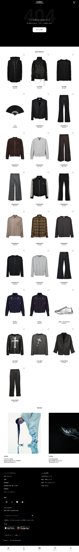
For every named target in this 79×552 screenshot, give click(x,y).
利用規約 (6, 489)
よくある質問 (44, 473)
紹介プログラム (8, 476)
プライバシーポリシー (9, 492)
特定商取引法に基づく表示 (11, 485)
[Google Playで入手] (23, 528)
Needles (15, 321)
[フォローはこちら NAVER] (22, 502)
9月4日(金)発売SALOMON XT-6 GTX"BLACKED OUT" (55, 460)
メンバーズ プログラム (10, 473)
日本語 (16, 535)
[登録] (32, 515)
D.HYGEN (15, 86)
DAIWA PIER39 (64, 361)
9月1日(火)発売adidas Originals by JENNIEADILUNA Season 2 (12, 460)
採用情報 (6, 482)
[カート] (74, 2)
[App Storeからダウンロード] (9, 528)
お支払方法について (46, 476)
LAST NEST (15, 361)
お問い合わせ (44, 485)
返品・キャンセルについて (48, 482)
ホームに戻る (39, 29)
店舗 (5, 479)
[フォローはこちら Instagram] (6, 502)
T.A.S (15, 125)
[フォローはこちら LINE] (17, 502)
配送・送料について (46, 479)
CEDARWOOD (39, 125)
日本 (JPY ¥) (8, 535)
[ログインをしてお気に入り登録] (24, 55)
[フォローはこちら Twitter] (11, 502)
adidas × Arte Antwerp (64, 321)
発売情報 (6, 456)
